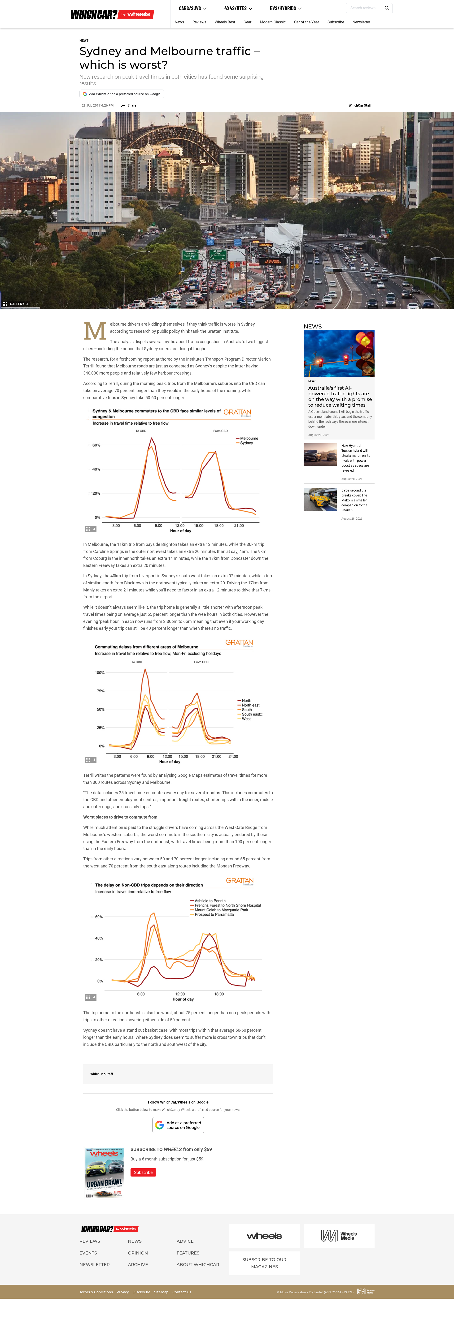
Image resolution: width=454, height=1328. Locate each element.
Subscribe (335, 22)
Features (188, 1253)
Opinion (138, 1253)
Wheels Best (225, 22)
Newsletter (361, 22)
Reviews (199, 22)
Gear (247, 22)
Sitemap (162, 1292)
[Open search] (387, 8)
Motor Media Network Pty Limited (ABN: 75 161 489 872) (317, 1292)
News (179, 22)
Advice (185, 1241)
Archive (138, 1264)
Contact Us (181, 1292)
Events (88, 1253)
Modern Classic (273, 22)
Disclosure (142, 1292)
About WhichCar (198, 1264)
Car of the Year (306, 22)
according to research (130, 331)
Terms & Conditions (96, 1292)
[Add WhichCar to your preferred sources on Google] (178, 1125)
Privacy (123, 1292)
